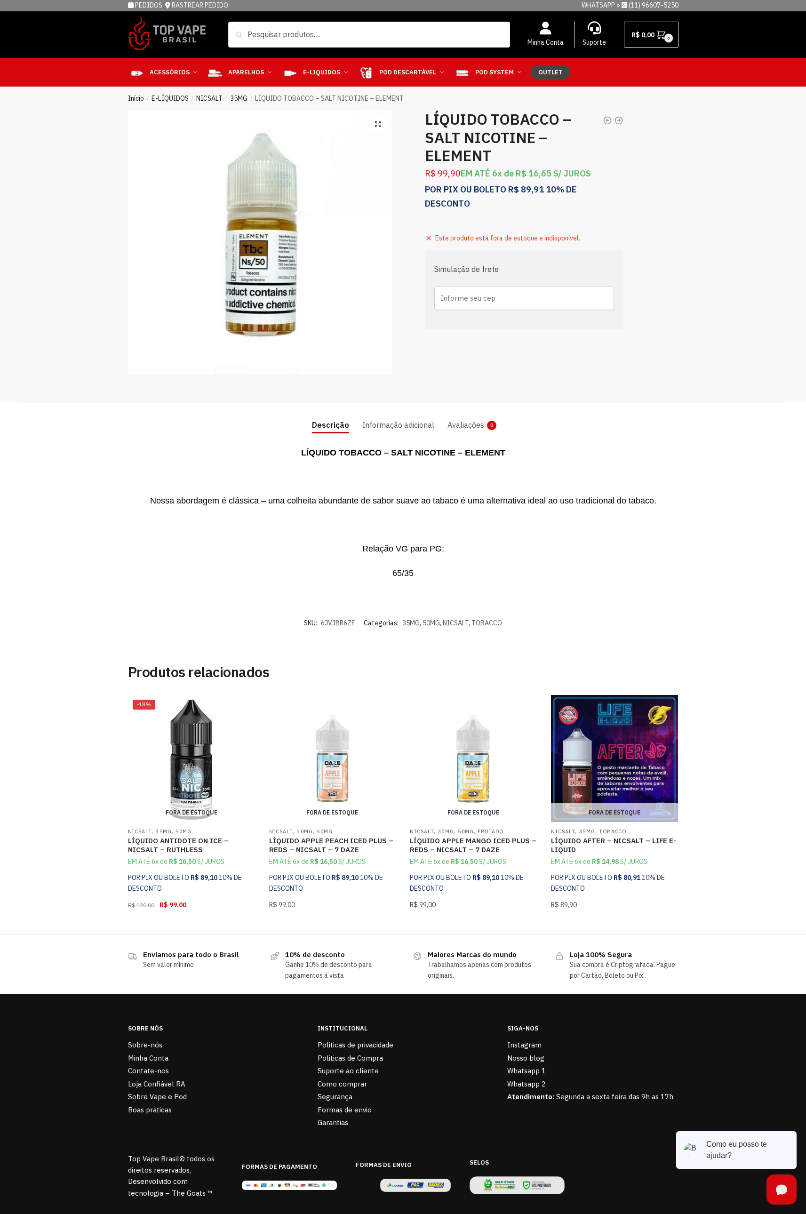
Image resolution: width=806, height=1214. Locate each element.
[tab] (330, 417)
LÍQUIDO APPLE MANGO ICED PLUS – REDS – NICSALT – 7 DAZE (473, 845)
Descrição (330, 425)
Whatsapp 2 (526, 1083)
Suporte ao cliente (348, 1070)
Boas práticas (150, 1109)
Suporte (594, 42)
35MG (238, 98)
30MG (305, 831)
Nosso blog (525, 1058)
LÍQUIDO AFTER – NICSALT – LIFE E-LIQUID (613, 845)
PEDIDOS (149, 5)
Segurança (335, 1096)
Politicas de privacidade (355, 1044)
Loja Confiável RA (156, 1083)
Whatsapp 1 (526, 1070)
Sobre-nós (145, 1044)
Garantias (333, 1122)
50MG (431, 623)
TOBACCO (486, 623)
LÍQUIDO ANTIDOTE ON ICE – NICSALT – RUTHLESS (178, 845)
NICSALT (209, 98)
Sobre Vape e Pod (157, 1096)
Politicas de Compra (350, 1058)
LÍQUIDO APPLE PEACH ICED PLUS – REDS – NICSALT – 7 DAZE (331, 845)
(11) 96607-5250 (653, 5)
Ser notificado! (191, 923)
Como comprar (342, 1083)
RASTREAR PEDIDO (200, 5)
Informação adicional (398, 425)
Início (136, 98)
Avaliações (465, 425)
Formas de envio (345, 1109)
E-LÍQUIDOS (170, 98)
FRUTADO (491, 831)
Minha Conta (545, 42)
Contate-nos (148, 1070)
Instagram (524, 1044)
